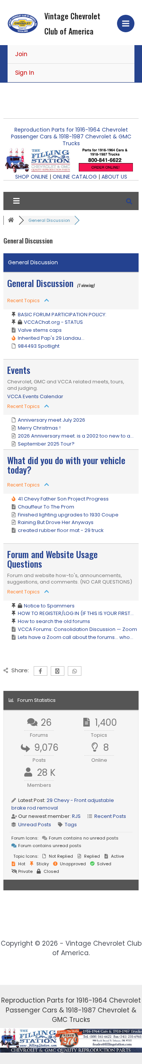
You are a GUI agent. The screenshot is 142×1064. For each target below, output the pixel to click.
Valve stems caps (40, 330)
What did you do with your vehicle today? (66, 464)
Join (21, 54)
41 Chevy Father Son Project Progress (63, 498)
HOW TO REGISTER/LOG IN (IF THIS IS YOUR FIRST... (76, 613)
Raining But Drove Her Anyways (56, 522)
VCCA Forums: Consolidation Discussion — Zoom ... (80, 629)
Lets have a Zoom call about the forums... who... (75, 637)
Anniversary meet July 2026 (51, 420)
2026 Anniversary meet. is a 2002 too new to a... (76, 435)
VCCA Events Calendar (35, 396)
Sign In (24, 72)
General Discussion (40, 283)
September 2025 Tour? (46, 443)
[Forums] (11, 220)
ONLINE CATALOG (75, 176)
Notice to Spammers (49, 605)
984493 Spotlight (38, 346)
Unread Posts (34, 824)
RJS (76, 816)
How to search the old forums (54, 621)
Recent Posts (110, 816)
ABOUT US (114, 176)
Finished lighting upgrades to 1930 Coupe (68, 514)
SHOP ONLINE (31, 176)
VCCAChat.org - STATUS (53, 322)
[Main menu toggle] (125, 23)
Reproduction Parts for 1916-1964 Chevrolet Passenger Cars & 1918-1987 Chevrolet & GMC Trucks (71, 136)
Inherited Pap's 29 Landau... (51, 338)
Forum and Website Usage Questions (52, 558)
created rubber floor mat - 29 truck (61, 530)
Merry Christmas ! (39, 428)
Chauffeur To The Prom (46, 506)
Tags (71, 824)
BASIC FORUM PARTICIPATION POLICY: (62, 314)
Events (18, 370)
